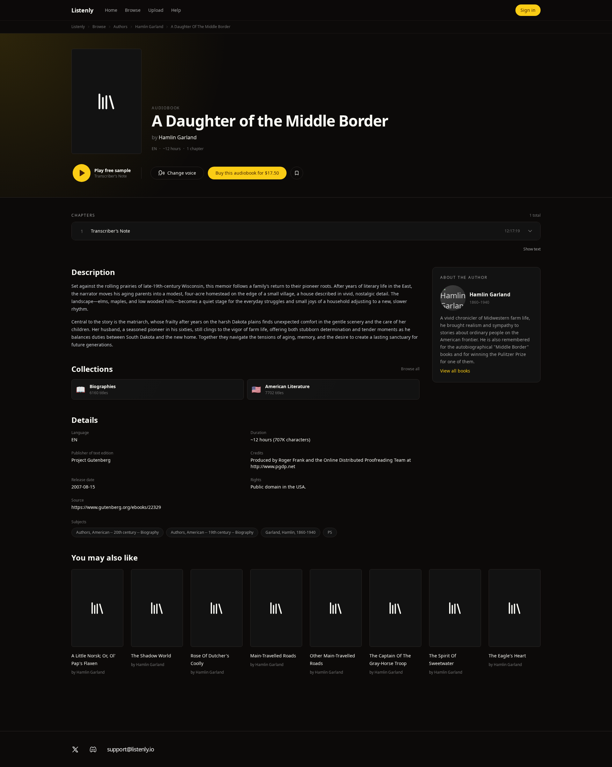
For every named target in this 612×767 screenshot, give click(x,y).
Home (111, 10)
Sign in (528, 10)
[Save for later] (296, 173)
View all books (455, 371)
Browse (133, 10)
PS (330, 532)
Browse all (410, 369)
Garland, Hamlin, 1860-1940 (291, 532)
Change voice (181, 173)
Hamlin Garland (149, 26)
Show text (532, 249)
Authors (120, 26)
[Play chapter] (82, 231)
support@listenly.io (130, 749)
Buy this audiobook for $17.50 (247, 173)
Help (176, 10)
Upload (156, 10)
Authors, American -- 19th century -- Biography (212, 532)
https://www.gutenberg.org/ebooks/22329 (116, 507)
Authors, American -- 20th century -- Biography (117, 532)
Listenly (82, 10)
